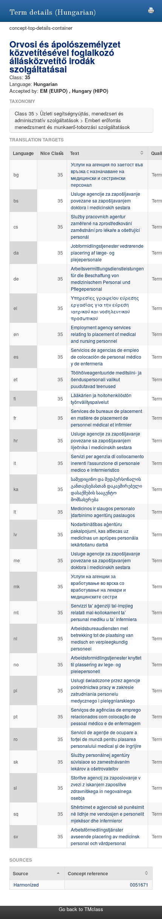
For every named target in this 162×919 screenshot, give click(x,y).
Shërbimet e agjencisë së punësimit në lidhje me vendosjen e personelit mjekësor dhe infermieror (107, 814)
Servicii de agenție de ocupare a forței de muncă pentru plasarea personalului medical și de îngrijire (106, 739)
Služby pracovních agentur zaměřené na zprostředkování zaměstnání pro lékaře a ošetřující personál (105, 226)
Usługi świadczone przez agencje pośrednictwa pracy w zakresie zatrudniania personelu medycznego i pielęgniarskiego (105, 690)
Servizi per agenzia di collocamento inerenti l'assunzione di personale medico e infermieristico (107, 463)
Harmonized (26, 884)
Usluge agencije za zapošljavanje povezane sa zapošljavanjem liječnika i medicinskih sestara (105, 440)
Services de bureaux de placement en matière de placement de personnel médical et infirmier (106, 418)
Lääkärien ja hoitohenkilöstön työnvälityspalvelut (101, 398)
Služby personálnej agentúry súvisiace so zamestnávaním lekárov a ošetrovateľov (100, 762)
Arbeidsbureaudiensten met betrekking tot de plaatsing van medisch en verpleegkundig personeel (102, 638)
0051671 (139, 884)
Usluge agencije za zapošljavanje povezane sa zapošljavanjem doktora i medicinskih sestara (105, 200)
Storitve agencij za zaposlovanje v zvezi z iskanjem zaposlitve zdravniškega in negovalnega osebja (106, 787)
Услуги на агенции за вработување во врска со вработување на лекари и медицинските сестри (98, 586)
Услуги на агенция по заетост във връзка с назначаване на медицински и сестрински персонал (107, 174)
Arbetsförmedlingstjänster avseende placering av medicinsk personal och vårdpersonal (105, 836)
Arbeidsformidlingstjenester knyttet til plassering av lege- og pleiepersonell (106, 664)
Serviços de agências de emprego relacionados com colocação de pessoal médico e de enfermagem (106, 716)
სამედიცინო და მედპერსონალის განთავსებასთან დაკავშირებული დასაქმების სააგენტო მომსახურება (106, 489)
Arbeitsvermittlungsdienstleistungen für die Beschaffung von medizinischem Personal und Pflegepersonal (107, 278)
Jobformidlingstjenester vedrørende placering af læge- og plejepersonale (107, 252)
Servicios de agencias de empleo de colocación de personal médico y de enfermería (106, 357)
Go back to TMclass (81, 909)
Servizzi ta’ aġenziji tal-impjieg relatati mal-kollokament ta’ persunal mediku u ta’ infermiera (104, 612)
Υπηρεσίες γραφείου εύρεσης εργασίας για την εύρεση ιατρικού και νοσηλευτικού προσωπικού (105, 308)
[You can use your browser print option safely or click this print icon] (151, 9)
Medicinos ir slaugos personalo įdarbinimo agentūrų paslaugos (103, 511)
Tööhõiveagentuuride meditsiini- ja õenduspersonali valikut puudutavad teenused (106, 379)
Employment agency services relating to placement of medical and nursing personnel (103, 334)
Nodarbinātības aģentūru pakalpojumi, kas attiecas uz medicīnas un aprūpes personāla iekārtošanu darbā (104, 534)
